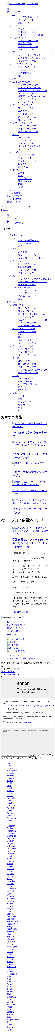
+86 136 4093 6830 (10, 674)
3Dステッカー (25, 137)
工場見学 (16, 199)
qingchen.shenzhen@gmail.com (21, 658)
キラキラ (22, 29)
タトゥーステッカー (28, 131)
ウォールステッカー (28, 84)
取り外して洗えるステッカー (32, 146)
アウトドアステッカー (23, 105)
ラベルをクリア (26, 155)
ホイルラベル (25, 158)
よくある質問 (13, 193)
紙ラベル (22, 164)
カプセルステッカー (28, 140)
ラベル (15, 152)
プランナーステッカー (29, 99)
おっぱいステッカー (28, 40)
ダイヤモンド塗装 (27, 61)
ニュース (11, 190)
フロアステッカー (27, 93)
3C (13, 14)
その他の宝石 (25, 73)
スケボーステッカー (28, 117)
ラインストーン (15, 11)
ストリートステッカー (29, 108)
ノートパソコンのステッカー (32, 90)
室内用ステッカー (21, 81)
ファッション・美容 (22, 123)
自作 (14, 26)
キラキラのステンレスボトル (32, 58)
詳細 (26, 612)
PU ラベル (23, 167)
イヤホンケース (26, 20)
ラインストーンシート (29, 32)
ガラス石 (22, 70)
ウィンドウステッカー (29, 87)
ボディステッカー (27, 125)
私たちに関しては (16, 196)
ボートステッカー (27, 114)
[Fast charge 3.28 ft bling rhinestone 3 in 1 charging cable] (30, 534)
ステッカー (12, 79)
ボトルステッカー (27, 102)
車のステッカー (26, 111)
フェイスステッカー (28, 46)
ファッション (19, 37)
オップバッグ (25, 178)
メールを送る (8, 671)
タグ (20, 187)
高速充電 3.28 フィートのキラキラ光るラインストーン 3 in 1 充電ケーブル (30, 543)
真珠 (20, 76)
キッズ (15, 134)
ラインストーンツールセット (32, 35)
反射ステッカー (26, 120)
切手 (20, 184)
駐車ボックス (25, 181)
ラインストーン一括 (22, 64)
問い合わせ (18, 612)
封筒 (20, 175)
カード (21, 172)
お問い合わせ (13, 202)
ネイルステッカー (27, 49)
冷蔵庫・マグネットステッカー (34, 96)
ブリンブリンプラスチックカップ (35, 55)
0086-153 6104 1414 (16, 656)
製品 (9, 622)
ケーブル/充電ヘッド (28, 17)
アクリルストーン (27, 67)
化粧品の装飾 (25, 43)
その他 (15, 169)
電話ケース (23, 23)
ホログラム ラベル (27, 161)
